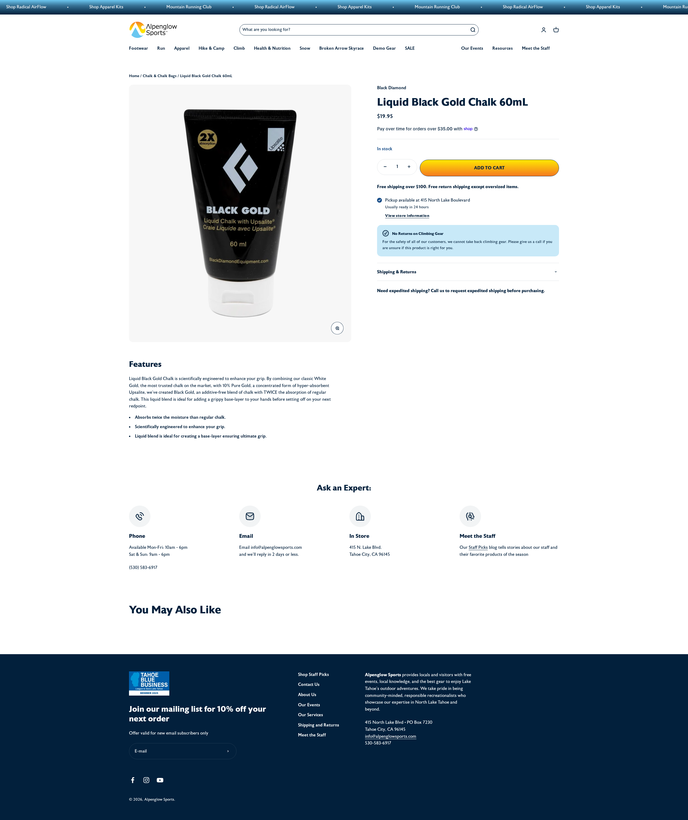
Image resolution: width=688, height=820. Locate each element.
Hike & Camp (211, 48)
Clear (459, 29)
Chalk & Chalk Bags (160, 76)
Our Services (310, 714)
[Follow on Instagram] (146, 780)
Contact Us (309, 684)
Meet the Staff (536, 48)
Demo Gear (384, 48)
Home (134, 76)
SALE (410, 48)
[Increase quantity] (409, 166)
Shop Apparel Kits (72, 7)
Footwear (138, 48)
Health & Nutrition (272, 48)
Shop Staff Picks (313, 674)
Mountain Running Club (154, 7)
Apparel (181, 48)
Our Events (472, 48)
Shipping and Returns (318, 725)
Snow (305, 48)
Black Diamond (391, 87)
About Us (307, 694)
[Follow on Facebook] (132, 780)
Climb (239, 48)
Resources (502, 48)
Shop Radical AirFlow (240, 7)
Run (161, 48)
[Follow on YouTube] (160, 780)
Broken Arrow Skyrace (341, 48)
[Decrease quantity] (385, 166)
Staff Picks (478, 547)
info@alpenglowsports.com (390, 736)
